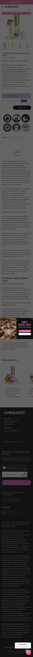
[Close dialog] (32, 319)
